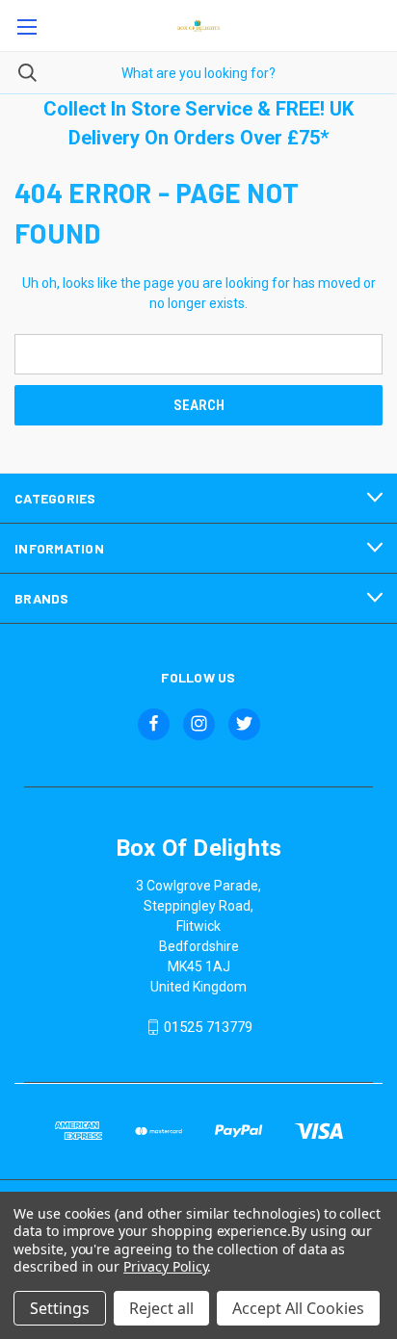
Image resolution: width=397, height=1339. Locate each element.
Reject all (161, 1308)
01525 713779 (208, 1027)
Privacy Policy (165, 1266)
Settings (60, 1308)
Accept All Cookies (298, 1308)
